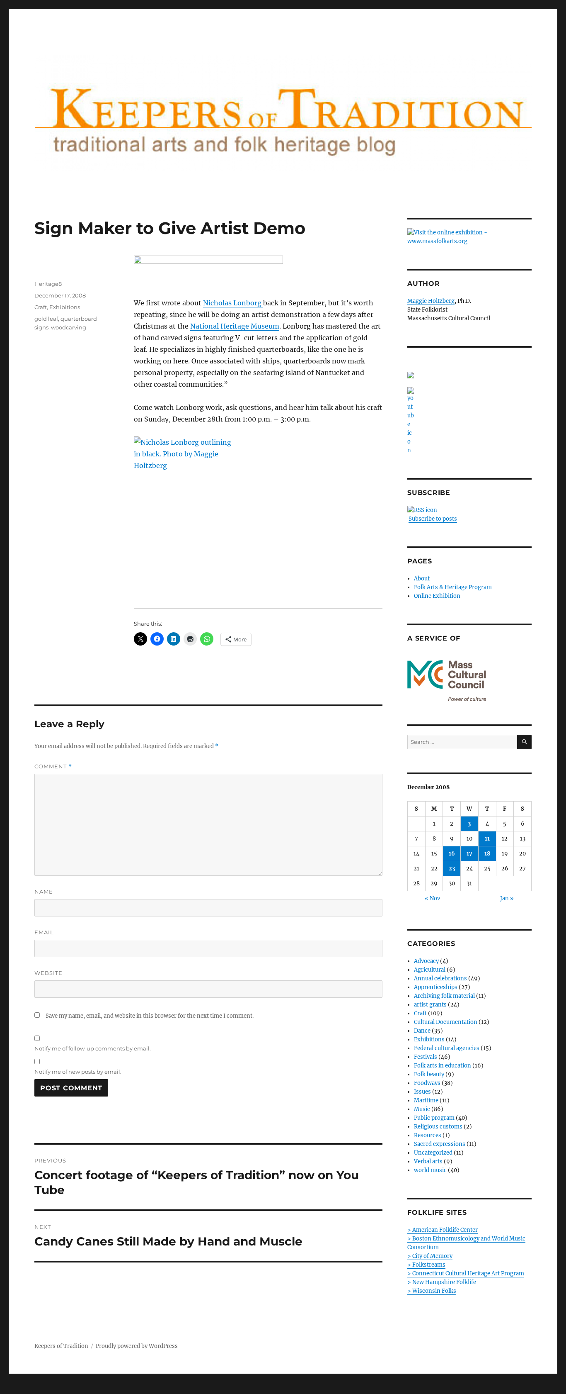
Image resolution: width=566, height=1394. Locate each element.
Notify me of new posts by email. (77, 1071)
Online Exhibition (437, 596)
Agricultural (429, 969)
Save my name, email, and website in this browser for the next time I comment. (150, 1015)
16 (452, 853)
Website (48, 973)
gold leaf (46, 318)
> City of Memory (429, 1256)
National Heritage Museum (234, 326)
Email (44, 932)
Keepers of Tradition (61, 1346)
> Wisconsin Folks (431, 1290)
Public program (434, 1117)
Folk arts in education (442, 1065)
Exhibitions (64, 307)
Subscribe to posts (433, 518)
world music (430, 1170)
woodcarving (68, 327)
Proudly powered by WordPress (137, 1346)
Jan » (507, 898)
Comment (53, 766)
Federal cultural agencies (446, 1048)
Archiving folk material (444, 995)
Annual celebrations (440, 978)
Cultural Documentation (445, 1022)
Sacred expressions (439, 1144)
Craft (40, 307)
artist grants (430, 1004)
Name (43, 891)
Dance (422, 1030)
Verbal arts (428, 1161)
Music (422, 1109)
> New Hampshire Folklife (441, 1282)
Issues (422, 1091)
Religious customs (438, 1126)
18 (487, 853)
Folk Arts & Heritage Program (453, 587)
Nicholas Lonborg (233, 303)
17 (469, 853)
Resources (427, 1135)
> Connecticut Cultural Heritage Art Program (465, 1273)
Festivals (425, 1056)
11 (487, 838)
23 (452, 868)
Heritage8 (48, 283)
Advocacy (426, 961)
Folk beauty (429, 1074)
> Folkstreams (426, 1264)
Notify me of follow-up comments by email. (92, 1048)
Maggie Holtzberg (431, 301)
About (422, 578)
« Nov (432, 898)
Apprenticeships (435, 987)
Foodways (427, 1083)
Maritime (426, 1100)
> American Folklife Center (442, 1229)
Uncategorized (433, 1152)
